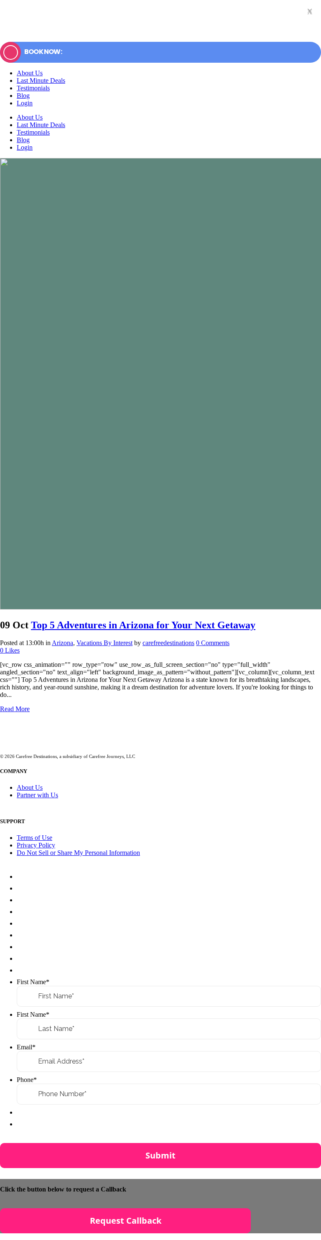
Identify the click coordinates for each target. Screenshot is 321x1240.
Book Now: (43, 51)
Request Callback (125, 1220)
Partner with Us (37, 795)
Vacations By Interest (104, 642)
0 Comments (212, 642)
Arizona (62, 642)
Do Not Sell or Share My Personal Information (78, 852)
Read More (15, 708)
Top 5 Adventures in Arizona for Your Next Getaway (143, 625)
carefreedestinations (168, 642)
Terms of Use (34, 837)
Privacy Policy (36, 845)
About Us (30, 787)
